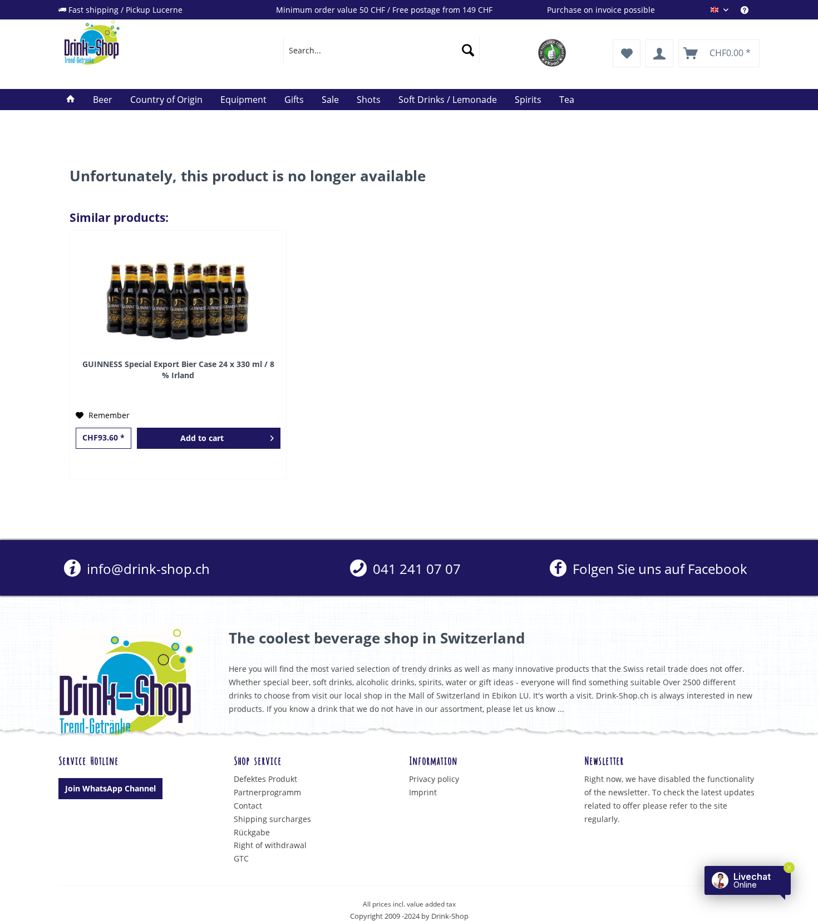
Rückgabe (252, 832)
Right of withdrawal (270, 845)
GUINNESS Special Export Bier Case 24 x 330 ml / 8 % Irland (178, 369)
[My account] (659, 53)
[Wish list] (626, 53)
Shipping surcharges (272, 819)
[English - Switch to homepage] (148, 42)
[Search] (468, 50)
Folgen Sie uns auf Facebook (658, 568)
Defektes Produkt (265, 779)
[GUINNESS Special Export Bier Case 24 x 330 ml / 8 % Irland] (178, 297)
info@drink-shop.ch (146, 568)
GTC (241, 858)
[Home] (70, 99)
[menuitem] (750, 10)
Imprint (423, 792)
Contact (248, 805)
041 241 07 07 (415, 568)
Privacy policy (434, 779)
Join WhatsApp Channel (110, 788)
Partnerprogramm (267, 792)
